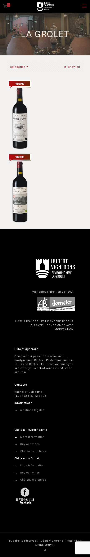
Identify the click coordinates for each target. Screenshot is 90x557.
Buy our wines (30, 444)
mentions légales (32, 410)
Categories (17, 66)
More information (32, 436)
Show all (73, 66)
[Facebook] (45, 551)
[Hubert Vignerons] (45, 6)
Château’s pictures (33, 451)
